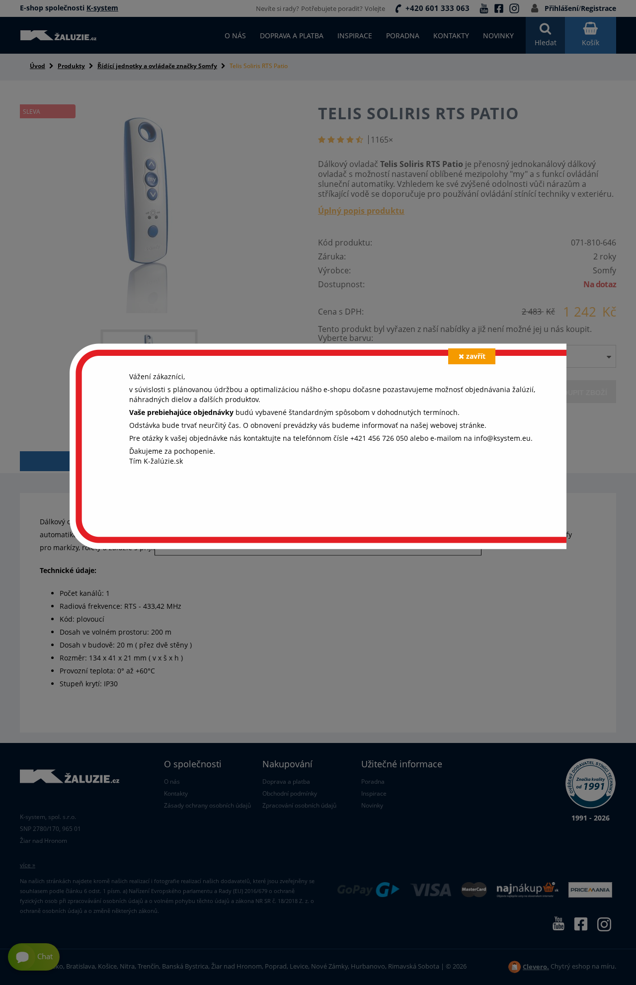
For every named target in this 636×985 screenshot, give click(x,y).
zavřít (475, 356)
